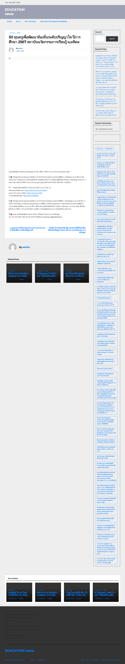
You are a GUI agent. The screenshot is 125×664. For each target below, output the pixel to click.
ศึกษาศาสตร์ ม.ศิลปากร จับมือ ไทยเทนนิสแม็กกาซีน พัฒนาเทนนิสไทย (106, 441)
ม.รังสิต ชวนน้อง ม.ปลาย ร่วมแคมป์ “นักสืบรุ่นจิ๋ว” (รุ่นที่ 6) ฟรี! (106, 262)
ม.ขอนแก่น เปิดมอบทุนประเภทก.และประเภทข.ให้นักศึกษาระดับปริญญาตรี (27, 229)
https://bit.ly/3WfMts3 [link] (31, 196)
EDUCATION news (19, 651)
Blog (18, 21)
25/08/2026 (13, 598)
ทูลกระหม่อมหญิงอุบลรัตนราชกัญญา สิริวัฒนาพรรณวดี (106, 191)
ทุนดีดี (18, 32)
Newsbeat (109, 148)
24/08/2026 (42, 598)
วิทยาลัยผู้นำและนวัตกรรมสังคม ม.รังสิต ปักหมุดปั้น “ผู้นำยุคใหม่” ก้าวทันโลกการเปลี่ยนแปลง (106, 383)
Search (98, 32)
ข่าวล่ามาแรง (12, 32)
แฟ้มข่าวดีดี (11, 590)
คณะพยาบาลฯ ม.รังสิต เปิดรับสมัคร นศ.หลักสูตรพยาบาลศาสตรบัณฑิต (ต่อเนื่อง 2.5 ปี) (106, 165)
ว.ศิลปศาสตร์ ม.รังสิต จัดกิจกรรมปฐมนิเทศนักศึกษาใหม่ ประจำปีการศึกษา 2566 (106, 361)
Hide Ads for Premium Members (53, 21)
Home (9, 21)
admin (20, 48)
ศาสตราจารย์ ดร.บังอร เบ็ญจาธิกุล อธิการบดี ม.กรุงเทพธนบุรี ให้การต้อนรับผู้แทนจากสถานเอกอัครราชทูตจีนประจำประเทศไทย (106, 432)
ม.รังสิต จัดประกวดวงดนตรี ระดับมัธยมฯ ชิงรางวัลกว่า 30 (105, 255)
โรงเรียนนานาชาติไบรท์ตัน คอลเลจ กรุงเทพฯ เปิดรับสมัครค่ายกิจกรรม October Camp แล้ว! (106, 536)
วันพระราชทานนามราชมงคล (104, 368)
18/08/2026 (99, 598)
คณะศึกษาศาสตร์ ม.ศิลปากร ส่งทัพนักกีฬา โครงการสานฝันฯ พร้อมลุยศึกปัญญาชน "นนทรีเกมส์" (106, 174)
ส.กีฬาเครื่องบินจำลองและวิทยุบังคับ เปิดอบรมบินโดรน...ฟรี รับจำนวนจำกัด (106, 449)
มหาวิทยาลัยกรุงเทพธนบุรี (103, 298)
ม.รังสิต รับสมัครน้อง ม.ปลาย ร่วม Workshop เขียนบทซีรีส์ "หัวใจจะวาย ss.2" (106, 270)
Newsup (32, 660)
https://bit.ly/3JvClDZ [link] (34, 193)
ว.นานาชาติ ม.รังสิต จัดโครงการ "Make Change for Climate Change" (105, 352)
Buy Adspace (30, 21)
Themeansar (41, 660)
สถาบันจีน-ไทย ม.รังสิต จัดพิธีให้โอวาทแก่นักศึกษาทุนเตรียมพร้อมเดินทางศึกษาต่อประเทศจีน (106, 465)
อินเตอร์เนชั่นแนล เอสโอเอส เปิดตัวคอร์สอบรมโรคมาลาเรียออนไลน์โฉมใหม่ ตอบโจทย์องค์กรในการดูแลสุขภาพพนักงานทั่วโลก (106, 510)
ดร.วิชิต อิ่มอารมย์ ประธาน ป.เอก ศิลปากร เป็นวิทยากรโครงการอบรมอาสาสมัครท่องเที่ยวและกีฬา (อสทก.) (106, 183)
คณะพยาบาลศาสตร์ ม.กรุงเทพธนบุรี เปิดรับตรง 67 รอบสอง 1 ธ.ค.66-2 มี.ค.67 (106, 155)
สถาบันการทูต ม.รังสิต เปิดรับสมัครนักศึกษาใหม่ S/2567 (106, 457)
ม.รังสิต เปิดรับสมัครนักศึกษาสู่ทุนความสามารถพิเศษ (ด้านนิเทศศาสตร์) (105, 279)
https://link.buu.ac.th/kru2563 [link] (36, 190)
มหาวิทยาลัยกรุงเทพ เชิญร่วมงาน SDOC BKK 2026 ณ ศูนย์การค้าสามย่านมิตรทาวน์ (106, 113)
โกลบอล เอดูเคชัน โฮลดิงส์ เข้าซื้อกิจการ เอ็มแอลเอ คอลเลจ (105, 519)
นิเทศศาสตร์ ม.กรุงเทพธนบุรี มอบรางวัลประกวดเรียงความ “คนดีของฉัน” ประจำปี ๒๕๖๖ (106, 212)
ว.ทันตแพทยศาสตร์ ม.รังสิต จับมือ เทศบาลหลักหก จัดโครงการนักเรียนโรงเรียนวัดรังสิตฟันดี (106, 343)
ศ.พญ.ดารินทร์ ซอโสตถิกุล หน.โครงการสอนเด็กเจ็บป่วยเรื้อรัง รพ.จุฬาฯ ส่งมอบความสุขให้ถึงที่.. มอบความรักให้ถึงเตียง (105, 420)
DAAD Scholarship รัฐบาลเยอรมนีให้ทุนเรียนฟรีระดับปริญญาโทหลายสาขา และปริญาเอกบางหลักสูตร (67, 230)
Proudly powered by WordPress (15, 660)
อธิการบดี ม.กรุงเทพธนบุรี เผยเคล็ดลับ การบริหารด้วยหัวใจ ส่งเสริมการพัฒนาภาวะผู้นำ (106, 500)
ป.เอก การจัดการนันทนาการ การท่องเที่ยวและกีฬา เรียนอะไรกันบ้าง (106, 220)
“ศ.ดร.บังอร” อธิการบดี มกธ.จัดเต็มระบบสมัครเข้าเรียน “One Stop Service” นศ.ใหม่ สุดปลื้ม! (106, 560)
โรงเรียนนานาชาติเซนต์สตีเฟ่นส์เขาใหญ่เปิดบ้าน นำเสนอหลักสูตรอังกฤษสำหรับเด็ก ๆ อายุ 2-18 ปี (106, 527)
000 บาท (99, 148)
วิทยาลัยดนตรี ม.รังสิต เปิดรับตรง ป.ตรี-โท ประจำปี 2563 (105, 374)
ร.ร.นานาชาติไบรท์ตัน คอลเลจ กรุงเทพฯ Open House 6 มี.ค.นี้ (105, 304)
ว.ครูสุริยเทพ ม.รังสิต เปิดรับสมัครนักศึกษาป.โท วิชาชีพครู (106, 335)
